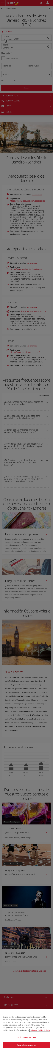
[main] (26, 1029)
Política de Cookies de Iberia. (40, 1030)
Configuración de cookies (26, 1037)
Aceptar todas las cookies (26, 1045)
